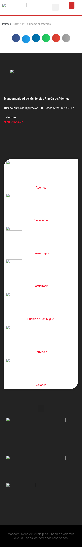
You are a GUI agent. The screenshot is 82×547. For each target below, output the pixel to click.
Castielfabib (41, 286)
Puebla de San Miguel (41, 319)
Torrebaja (41, 352)
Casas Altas (41, 220)
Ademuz (41, 187)
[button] (55, 7)
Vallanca (41, 385)
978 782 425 (13, 122)
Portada (6, 23)
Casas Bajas (41, 253)
